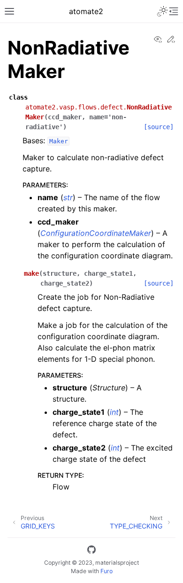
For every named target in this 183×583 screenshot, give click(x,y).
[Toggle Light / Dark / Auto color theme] (162, 11)
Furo (106, 571)
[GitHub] (91, 551)
